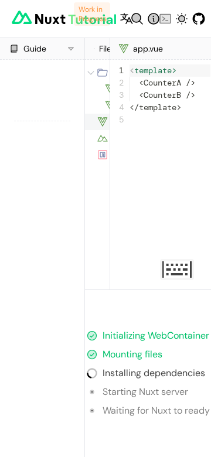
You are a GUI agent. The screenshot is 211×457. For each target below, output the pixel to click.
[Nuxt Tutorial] (40, 18)
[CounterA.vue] (97, 89)
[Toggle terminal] (161, 18)
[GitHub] (194, 18)
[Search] (132, 18)
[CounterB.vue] (97, 105)
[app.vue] (97, 122)
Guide (34, 48)
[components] (97, 72)
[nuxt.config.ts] (97, 138)
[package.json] (97, 154)
